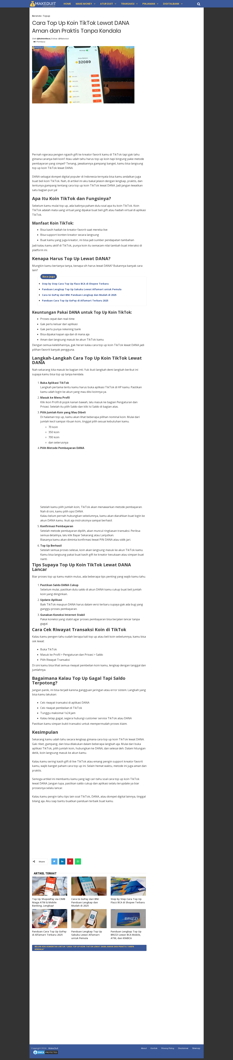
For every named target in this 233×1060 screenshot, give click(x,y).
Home (67, 3)
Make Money (84, 3)
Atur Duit (106, 3)
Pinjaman (148, 3)
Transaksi (127, 3)
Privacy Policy (167, 1048)
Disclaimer (183, 1048)
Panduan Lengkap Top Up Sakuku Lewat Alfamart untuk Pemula (81, 289)
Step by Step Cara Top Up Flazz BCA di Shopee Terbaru (75, 283)
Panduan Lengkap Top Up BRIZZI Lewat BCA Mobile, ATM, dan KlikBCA (126, 935)
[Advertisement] (89, 128)
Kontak (154, 1048)
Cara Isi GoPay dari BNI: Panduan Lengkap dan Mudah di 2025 (79, 295)
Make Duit (53, 1048)
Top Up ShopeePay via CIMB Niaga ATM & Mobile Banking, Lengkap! (48, 902)
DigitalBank (171, 3)
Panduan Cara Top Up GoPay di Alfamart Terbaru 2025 (75, 300)
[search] (198, 4)
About (144, 1048)
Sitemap (196, 1048)
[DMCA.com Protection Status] (45, 1054)
